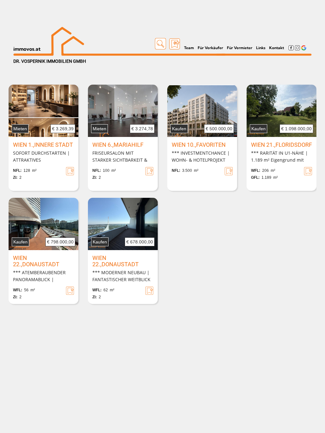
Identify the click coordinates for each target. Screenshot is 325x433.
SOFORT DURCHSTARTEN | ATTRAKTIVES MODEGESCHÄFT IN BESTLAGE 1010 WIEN (41, 157)
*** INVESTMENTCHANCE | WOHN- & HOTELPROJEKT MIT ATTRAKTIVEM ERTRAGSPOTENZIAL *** (201, 157)
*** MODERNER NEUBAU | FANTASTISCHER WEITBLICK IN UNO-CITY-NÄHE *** (121, 276)
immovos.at (27, 49)
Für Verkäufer (210, 47)
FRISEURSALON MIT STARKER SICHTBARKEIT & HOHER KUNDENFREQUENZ (121, 157)
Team (189, 47)
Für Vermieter (239, 47)
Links (260, 47)
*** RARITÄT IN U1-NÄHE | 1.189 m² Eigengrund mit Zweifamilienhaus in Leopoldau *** (279, 157)
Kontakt (276, 47)
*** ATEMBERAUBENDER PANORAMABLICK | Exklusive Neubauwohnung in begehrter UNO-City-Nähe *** (43, 276)
